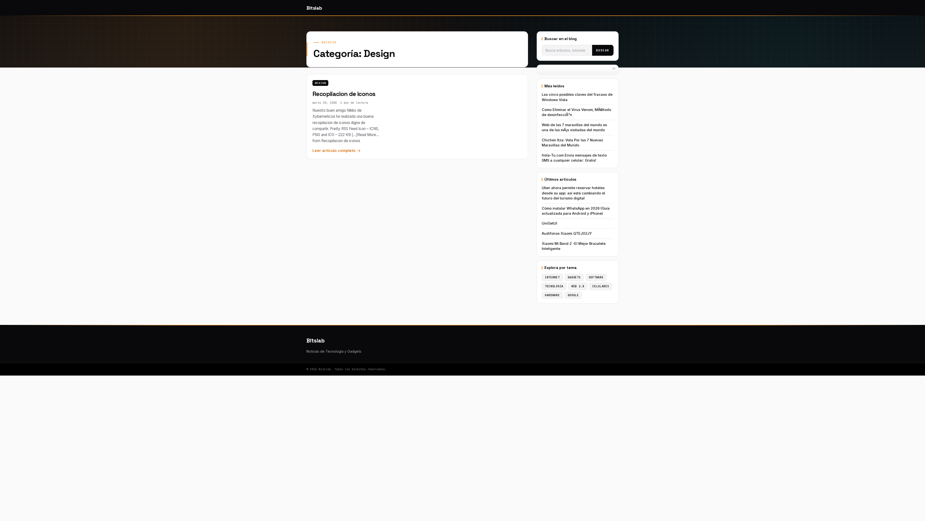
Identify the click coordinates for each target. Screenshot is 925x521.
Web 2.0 (577, 286)
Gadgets (574, 277)
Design (320, 83)
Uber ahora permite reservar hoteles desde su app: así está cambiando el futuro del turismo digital (573, 193)
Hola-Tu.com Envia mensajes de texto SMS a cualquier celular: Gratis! (574, 158)
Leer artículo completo (334, 150)
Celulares (600, 286)
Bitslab (314, 8)
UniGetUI (549, 223)
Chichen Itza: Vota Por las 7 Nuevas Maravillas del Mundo (572, 142)
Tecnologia (554, 286)
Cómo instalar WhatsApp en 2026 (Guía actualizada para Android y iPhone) (576, 211)
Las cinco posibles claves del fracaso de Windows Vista (577, 97)
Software (596, 277)
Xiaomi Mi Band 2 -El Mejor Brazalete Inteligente (574, 246)
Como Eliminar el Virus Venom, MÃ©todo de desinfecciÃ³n (576, 112)
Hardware (552, 295)
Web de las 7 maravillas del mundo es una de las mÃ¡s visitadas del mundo (574, 127)
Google (573, 295)
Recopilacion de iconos (343, 94)
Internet (552, 277)
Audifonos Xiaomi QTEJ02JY (567, 233)
